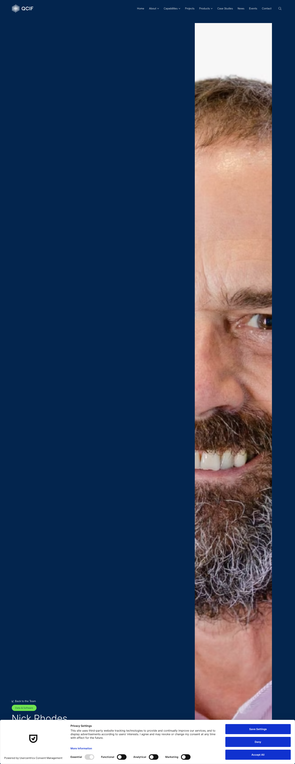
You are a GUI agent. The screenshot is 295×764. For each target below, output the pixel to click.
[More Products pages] (212, 8)
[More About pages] (158, 8)
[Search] (280, 8)
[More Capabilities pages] (179, 8)
